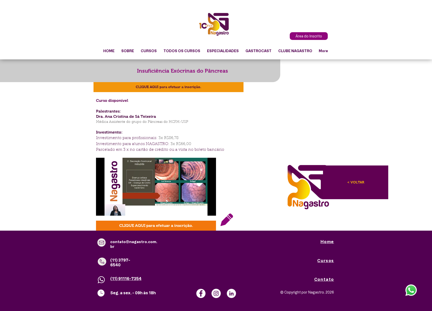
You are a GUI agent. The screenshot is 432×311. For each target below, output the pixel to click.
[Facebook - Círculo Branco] (201, 293)
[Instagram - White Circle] (216, 293)
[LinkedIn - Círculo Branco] (231, 293)
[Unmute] (111, 209)
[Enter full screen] (209, 209)
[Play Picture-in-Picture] (201, 209)
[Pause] (102, 209)
